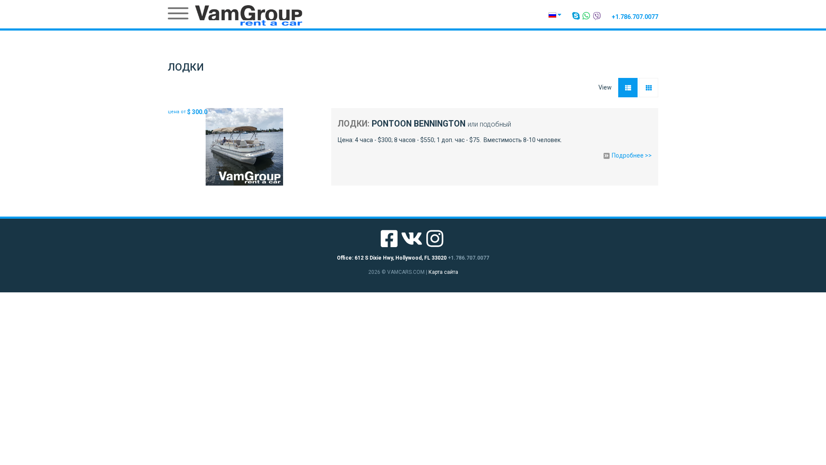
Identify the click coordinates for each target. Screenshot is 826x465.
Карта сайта (443, 272)
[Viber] (597, 16)
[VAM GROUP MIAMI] (248, 15)
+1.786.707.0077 (635, 16)
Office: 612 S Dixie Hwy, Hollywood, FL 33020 (392, 258)
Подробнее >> (632, 155)
